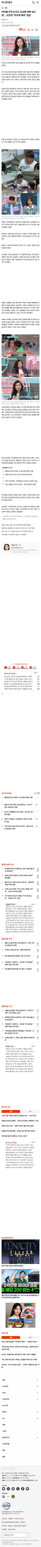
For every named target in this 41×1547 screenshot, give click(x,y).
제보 (3, 1450)
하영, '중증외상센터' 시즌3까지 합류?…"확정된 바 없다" (20, 1342)
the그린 (5, 1405)
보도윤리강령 (11, 1529)
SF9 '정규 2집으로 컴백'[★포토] (12, 1266)
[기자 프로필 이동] (6, 547)
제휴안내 (10, 1526)
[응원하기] (20, 545)
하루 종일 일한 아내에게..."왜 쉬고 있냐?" (18, 956)
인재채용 (10, 1518)
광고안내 (4, 1526)
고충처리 (4, 1529)
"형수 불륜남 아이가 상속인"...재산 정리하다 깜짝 (20, 484)
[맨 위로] (36, 1538)
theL (4, 1393)
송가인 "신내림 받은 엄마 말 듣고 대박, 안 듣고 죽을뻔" (19, 1354)
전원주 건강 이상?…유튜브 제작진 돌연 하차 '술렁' (18, 1126)
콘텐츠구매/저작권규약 (20, 1526)
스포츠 (4, 1431)
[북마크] (36, 30)
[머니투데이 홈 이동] (8, 1469)
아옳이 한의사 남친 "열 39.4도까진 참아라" (19, 475)
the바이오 (5, 1399)
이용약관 (22, 1522)
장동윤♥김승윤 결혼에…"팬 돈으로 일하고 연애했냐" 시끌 (20, 1121)
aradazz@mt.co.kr (17, 548)
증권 (3, 1380)
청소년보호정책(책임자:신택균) (10, 1522)
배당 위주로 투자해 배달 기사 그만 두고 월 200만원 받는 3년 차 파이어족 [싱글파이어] (20, 1296)
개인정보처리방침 (18, 1518)
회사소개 (4, 1518)
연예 (6, 8)
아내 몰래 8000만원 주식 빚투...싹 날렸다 (18, 969)
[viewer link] (36, 53)
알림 (3, 1457)
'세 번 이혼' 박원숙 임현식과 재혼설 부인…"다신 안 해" (19, 1116)
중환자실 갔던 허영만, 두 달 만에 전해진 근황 (19, 471)
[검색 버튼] (33, 2)
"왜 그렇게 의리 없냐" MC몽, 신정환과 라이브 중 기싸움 (19, 1360)
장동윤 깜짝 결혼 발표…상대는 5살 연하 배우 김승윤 (18, 1131)
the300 (5, 1386)
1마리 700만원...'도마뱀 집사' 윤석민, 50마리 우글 (21, 481)
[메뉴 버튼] (37, 2)
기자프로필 (5, 1444)
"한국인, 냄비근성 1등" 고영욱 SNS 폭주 (17, 950)
